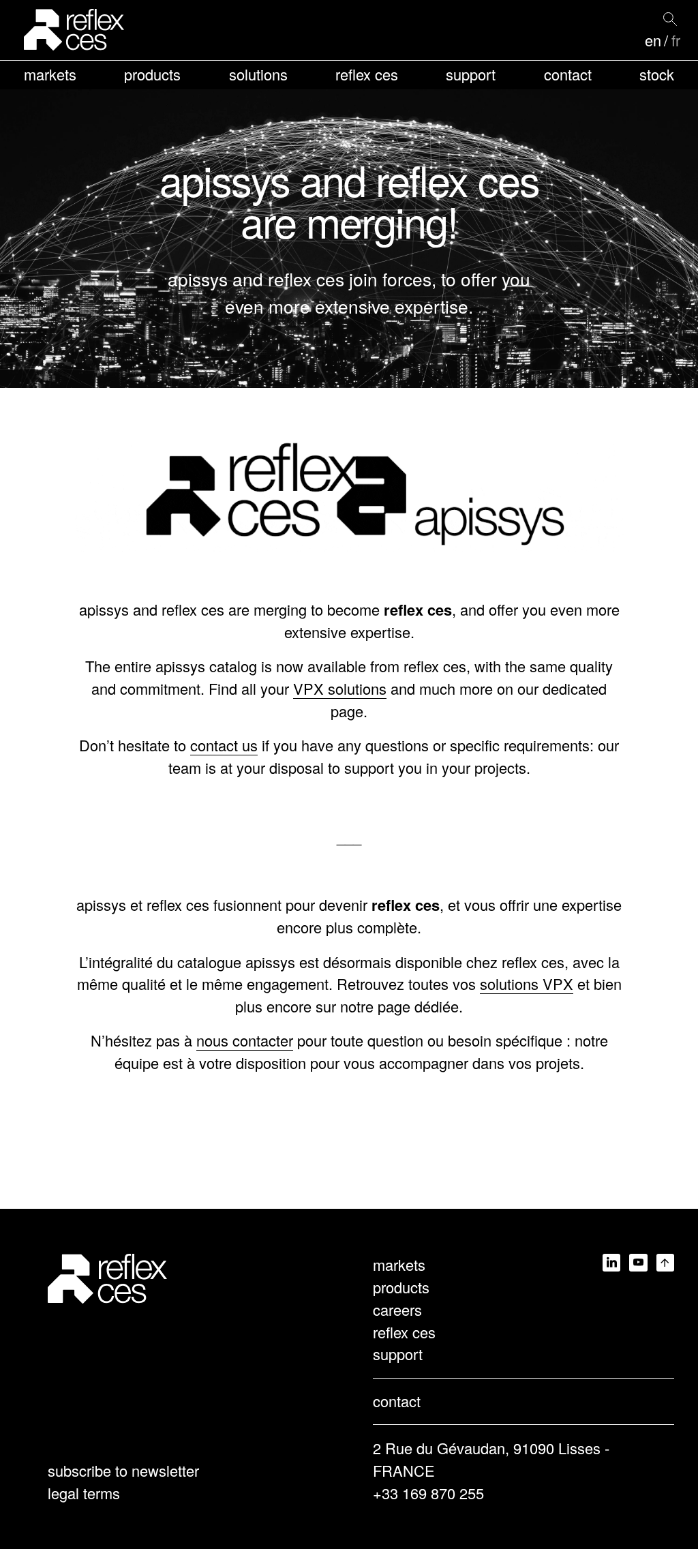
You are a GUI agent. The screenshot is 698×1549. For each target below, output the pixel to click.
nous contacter (244, 1040)
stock (656, 74)
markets (50, 74)
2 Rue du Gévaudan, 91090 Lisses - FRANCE (491, 1459)
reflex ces (366, 74)
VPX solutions (339, 688)
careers (397, 1309)
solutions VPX (526, 983)
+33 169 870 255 (428, 1492)
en (653, 40)
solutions (258, 74)
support (471, 74)
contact (568, 74)
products (152, 74)
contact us (224, 744)
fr (675, 40)
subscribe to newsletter (123, 1470)
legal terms (84, 1492)
